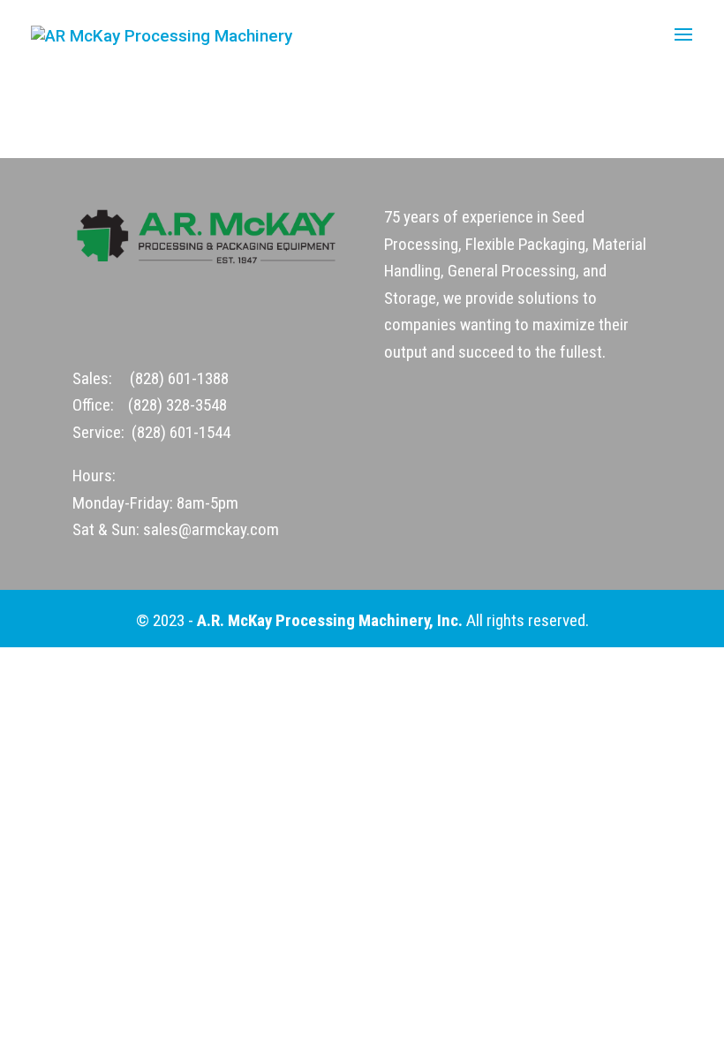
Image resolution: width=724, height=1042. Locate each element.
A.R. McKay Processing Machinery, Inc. (330, 620)
